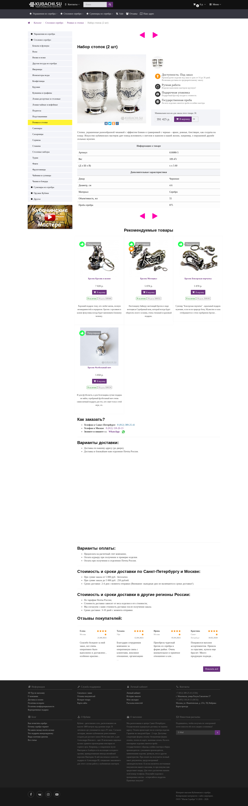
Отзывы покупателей (86, 696)
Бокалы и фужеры (40, 45)
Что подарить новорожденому (40, 733)
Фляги (35, 163)
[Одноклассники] (113, 123)
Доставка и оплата (35, 700)
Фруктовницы (39, 169)
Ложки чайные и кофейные (45, 104)
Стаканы (36, 146)
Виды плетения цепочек (38, 737)
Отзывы (133, 13)
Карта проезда (182, 706)
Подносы (36, 110)
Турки (35, 157)
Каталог (38, 23)
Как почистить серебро (37, 723)
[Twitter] (109, 123)
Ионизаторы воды (41, 75)
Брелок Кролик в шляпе (99, 278)
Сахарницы (37, 134)
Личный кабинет (133, 693)
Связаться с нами (84, 693)
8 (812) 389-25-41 (126, 425)
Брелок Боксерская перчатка (198, 278)
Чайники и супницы (41, 175)
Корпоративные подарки (38, 710)
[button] (199, 4)
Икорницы (37, 69)
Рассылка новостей (135, 703)
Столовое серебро (72, 13)
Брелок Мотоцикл (148, 278)
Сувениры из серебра (100, 13)
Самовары (37, 128)
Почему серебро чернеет (38, 726)
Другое (37, 199)
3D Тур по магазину (36, 693)
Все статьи (32, 740)
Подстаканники (39, 116)
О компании (33, 696)
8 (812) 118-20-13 (114, 428)
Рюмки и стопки (75, 23)
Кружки (36, 87)
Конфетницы (38, 81)
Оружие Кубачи (41, 193)
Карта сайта (82, 703)
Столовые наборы (41, 152)
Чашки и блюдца (40, 181)
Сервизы (36, 140)
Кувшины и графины (42, 93)
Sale (121, 13)
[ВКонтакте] (106, 123)
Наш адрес (148, 13)
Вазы (34, 51)
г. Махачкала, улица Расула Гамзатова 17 (193, 696)
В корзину (184, 119)
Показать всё (211, 669)
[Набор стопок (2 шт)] (111, 88)
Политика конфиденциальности (41, 706)
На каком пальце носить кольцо (41, 730)
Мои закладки (133, 700)
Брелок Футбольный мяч (99, 367)
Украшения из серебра (44, 13)
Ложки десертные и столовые (46, 99)
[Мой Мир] (117, 123)
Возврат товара (83, 700)
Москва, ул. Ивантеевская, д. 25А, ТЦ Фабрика (196, 703)
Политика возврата (36, 703)
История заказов (134, 696)
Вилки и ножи (39, 57)
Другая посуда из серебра (44, 63)
